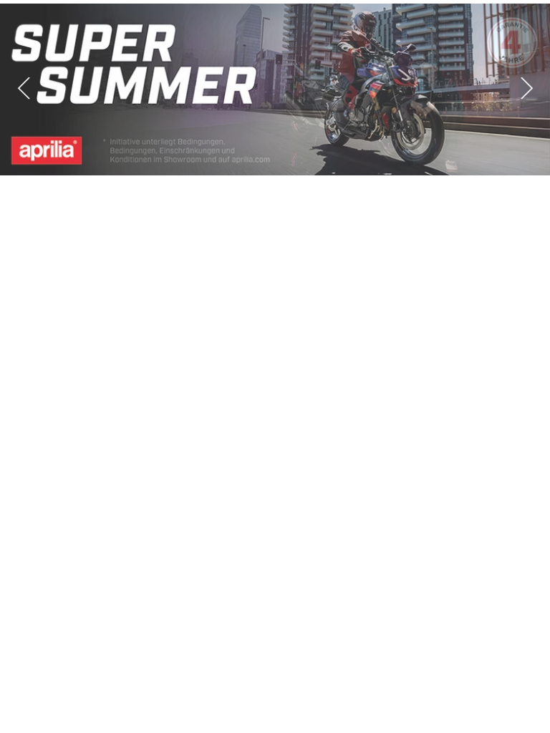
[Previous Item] (23, 89)
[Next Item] (526, 89)
